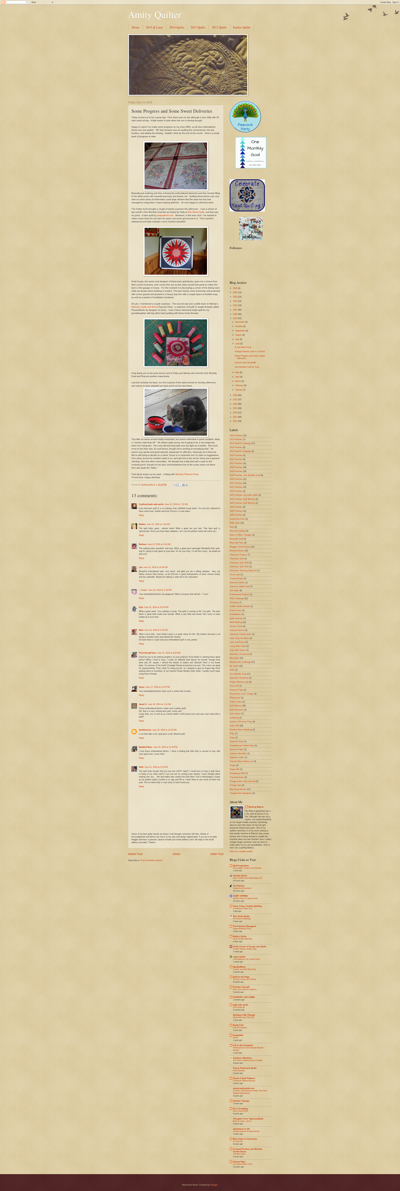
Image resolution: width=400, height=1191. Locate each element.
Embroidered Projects (239, 594)
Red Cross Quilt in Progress (245, 989)
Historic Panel (236, 626)
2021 (235, 310)
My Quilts (234, 666)
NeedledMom (239, 967)
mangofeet (238, 1035)
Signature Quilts (237, 757)
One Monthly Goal (238, 674)
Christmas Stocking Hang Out (243, 570)
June (237, 343)
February (239, 385)
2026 (235, 288)
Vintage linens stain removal (242, 781)
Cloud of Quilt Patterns (244, 1078)
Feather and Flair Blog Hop (244, 969)
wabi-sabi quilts (240, 1005)
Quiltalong (234, 718)
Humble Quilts (240, 875)
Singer (232, 765)
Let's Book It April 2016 (242, 1164)
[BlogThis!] (177, 485)
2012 (235, 421)
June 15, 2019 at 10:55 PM (156, 607)
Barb (141, 630)
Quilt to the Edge (241, 977)
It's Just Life (238, 1141)
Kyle (141, 607)
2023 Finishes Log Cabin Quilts (244, 495)
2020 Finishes (236, 479)
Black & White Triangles (241, 535)
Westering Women (238, 789)
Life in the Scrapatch (243, 1045)
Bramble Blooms (237, 550)
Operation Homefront (239, 678)
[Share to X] (180, 485)
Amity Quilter (154, 14)
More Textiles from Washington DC (247, 878)
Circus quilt (235, 574)
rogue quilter (239, 957)
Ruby (232, 733)
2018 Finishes (236, 467)
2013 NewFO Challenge (240, 443)
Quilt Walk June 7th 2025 (243, 1017)
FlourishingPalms (147, 653)
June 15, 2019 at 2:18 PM (160, 590)
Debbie (142, 524)
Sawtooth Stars (237, 741)
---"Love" (143, 590)
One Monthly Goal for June (247, 367)
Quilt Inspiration (241, 865)
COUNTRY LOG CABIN (244, 997)
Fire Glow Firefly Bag (242, 919)
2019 (235, 318)
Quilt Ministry (236, 705)
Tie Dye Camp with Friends (244, 979)
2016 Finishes (236, 459)
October (239, 326)
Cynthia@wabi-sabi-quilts (151, 504)
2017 (235, 399)
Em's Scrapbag (240, 1108)
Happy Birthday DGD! (242, 929)
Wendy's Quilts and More (144, 307)
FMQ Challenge (237, 598)
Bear (232, 527)
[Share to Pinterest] (186, 485)
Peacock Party (236, 690)
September (240, 331)
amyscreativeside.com (244, 1088)
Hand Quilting (236, 622)
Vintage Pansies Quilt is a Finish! (250, 351)
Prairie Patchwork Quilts (245, 1068)
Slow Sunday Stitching (242, 939)
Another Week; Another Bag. (245, 949)
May (237, 372)
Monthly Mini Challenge (240, 662)
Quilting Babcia (255, 807)
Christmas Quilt (237, 558)
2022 (235, 305)
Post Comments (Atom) (151, 860)
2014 (235, 412)
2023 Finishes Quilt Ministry (242, 499)
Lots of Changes (240, 1027)
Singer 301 (234, 769)
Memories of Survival (239, 654)
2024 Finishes (236, 507)
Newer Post (135, 854)
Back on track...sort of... (242, 1121)
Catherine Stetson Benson (244, 1081)
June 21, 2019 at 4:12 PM (156, 767)
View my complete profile (241, 851)
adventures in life (241, 1129)
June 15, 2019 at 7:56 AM (158, 524)
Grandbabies (235, 614)
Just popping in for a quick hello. (246, 959)
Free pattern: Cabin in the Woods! (247, 868)
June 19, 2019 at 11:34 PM (165, 747)
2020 (235, 314)
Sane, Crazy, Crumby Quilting (247, 906)
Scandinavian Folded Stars (242, 745)
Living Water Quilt (238, 646)
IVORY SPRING (240, 896)
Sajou (232, 737)
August (238, 335)
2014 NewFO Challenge (240, 451)
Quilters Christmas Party (241, 721)
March (238, 381)
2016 (235, 404)
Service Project (237, 749)
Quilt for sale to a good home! (245, 898)
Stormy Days (239, 1162)
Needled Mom (145, 747)
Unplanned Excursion (242, 888)
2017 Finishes (236, 463)
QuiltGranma (145, 730)
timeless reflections (242, 1058)
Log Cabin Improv (238, 650)
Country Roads (236, 578)
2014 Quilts (176, 27)
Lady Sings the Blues (239, 638)
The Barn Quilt (239, 1154)
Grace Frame (236, 610)
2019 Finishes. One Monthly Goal (245, 475)
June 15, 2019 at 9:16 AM (159, 544)
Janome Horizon (237, 630)
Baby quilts (235, 523)
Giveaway (234, 602)
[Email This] (174, 485)
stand (235, 1037)
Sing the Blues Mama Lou (241, 761)
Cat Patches (238, 886)
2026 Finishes (236, 515)
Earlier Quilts (241, 27)
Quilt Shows (235, 713)
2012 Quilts (219, 27)
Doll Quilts (234, 590)
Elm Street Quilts (196, 212)
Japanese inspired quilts (241, 634)
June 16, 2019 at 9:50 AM (168, 653)
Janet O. (143, 704)
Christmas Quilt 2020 (239, 563)
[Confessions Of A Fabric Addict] (250, 239)
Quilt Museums (236, 710)
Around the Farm (237, 519)
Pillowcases (235, 698)
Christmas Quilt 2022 (239, 566)
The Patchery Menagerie (244, 926)
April (237, 377)
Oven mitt (234, 686)
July (237, 339)
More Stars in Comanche (245, 1139)
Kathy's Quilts (239, 936)
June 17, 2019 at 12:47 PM (157, 687)
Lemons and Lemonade (245, 362)
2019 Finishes (236, 471)
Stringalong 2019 (237, 773)
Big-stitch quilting (237, 531)
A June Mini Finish (243, 347)
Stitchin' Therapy (241, 1101)
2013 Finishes (236, 439)
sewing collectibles (238, 753)
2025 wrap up (239, 1007)
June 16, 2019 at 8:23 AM (156, 630)
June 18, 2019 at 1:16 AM (159, 704)
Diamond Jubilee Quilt (240, 586)
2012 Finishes (236, 435)
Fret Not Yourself (241, 987)
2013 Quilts (198, 27)
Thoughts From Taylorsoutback (248, 1119)
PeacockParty (245, 127)
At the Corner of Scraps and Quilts (249, 946)
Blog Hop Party (236, 543)
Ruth (141, 767)
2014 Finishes (236, 447)
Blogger (214, 1185)
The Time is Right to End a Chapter (248, 1060)
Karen (142, 687)
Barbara (142, 544)
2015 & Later (154, 27)
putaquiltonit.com (165, 215)
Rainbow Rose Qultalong (241, 729)
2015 (235, 408)
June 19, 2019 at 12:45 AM (164, 730)
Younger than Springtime (241, 793)
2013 (235, 417)
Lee (140, 567)
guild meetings (236, 618)
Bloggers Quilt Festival (240, 547)
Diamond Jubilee (237, 582)
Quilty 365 (234, 725)
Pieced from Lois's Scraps (241, 694)
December (240, 322)
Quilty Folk (238, 1025)
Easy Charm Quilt (240, 1111)
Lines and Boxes (237, 642)
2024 (235, 297)
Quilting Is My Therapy (244, 1015)
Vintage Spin (235, 785)
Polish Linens (236, 702)
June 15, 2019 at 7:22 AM (176, 504)
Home (136, 27)
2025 (235, 292)
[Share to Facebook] (183, 485)
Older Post (216, 854)
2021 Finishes (236, 483)
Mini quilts (234, 658)
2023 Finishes (236, 491)
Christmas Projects (238, 555)
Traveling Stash (237, 777)
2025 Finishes (236, 511)
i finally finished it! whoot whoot (246, 1131)
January (239, 390)
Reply (141, 515)
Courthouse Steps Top (242, 908)
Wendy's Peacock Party (186, 474)
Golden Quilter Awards (240, 606)
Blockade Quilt (236, 539)
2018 (235, 395)
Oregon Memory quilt (239, 682)
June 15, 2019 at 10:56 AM (155, 567)
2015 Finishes (236, 455)
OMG (232, 670)
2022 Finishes (236, 487)
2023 (235, 301)
